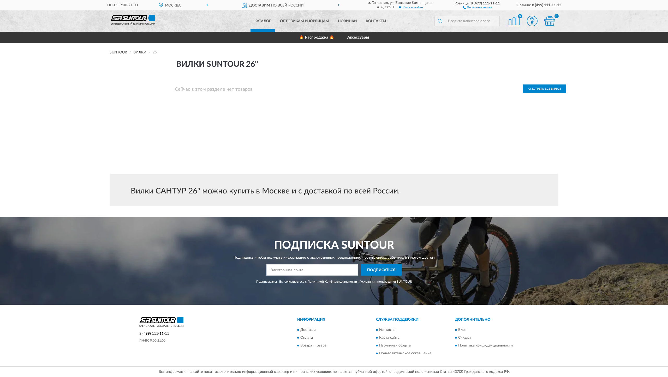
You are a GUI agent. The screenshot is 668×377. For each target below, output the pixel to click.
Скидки (464, 337)
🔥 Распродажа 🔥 (316, 37)
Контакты (376, 21)
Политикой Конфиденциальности (332, 281)
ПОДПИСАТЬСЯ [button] (381, 270)
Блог (462, 330)
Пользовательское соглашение (405, 353)
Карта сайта (389, 337)
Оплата (306, 337)
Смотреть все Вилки (544, 88)
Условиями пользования (378, 281)
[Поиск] (439, 21)
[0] (550, 21)
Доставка (308, 330)
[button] (477, 7)
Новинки (347, 21)
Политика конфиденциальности (485, 345)
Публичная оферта (395, 345)
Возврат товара (313, 345)
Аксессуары (358, 37)
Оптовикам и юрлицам (304, 21)
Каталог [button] (262, 21)
